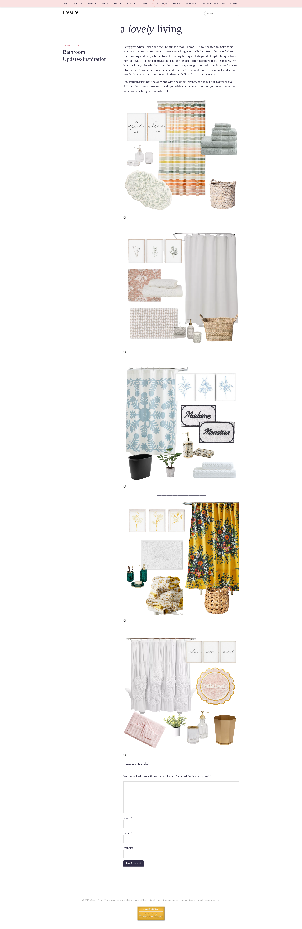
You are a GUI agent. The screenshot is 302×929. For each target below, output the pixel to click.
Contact (235, 3)
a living (151, 29)
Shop (144, 3)
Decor (117, 3)
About (176, 3)
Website (128, 848)
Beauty (131, 3)
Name (127, 818)
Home (64, 3)
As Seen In (191, 3)
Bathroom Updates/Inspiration (85, 55)
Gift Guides (160, 3)
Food (105, 3)
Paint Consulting (214, 3)
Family (92, 3)
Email (127, 833)
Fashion (78, 3)
